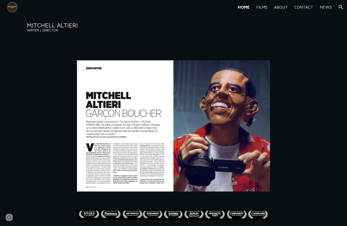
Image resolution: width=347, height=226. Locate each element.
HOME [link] (244, 7)
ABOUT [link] (281, 7)
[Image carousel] (173, 128)
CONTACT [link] (303, 7)
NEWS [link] (326, 7)
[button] (341, 7)
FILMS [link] (261, 7)
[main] (60, 27)
